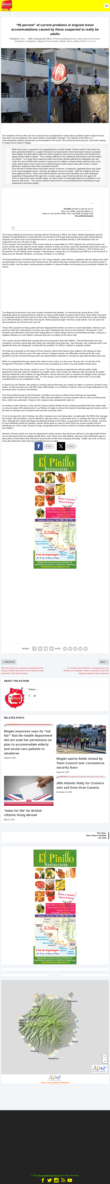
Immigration (31, 41)
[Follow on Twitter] (61, 446)
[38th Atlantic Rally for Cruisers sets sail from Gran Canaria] (81, 777)
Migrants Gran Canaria (48, 41)
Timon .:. (23, 39)
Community (82, 39)
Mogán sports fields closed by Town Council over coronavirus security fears (80, 763)
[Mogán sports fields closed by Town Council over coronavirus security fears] (81, 739)
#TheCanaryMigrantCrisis (64, 39)
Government (94, 39)
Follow (49, 446)
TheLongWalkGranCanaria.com (49, 1175)
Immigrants (19, 41)
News (69, 41)
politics (76, 41)
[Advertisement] (55, 291)
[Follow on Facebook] (39, 446)
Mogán (63, 41)
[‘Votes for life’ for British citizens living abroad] (29, 791)
